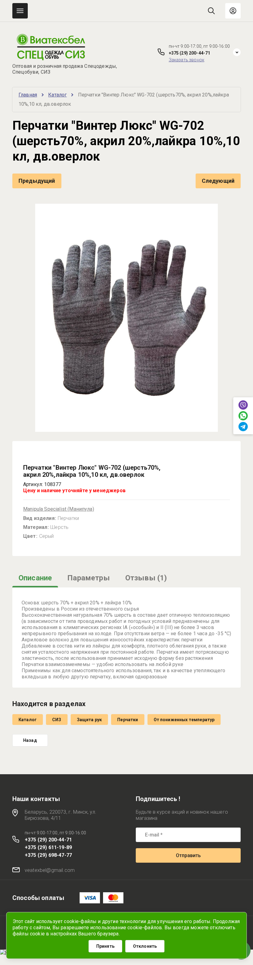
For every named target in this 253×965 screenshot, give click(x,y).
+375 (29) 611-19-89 (48, 847)
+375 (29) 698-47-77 (48, 855)
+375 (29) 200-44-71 (189, 53)
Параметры (88, 578)
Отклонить (145, 946)
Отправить (188, 855)
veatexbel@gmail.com (50, 870)
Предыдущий (37, 181)
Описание (35, 578)
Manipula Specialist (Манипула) (58, 509)
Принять (105, 946)
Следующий (218, 181)
